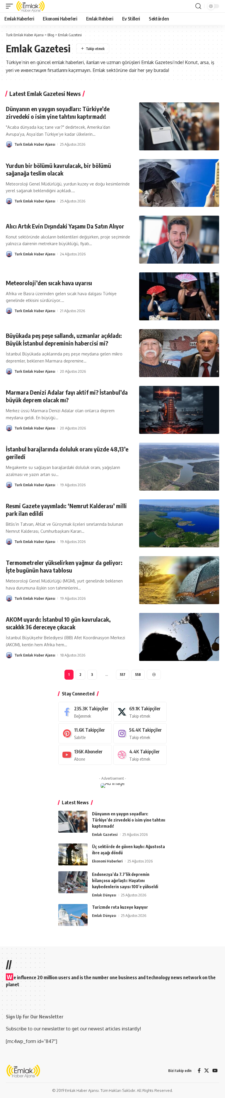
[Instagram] (140, 733)
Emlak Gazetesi (104, 834)
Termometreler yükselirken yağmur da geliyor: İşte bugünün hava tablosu (64, 566)
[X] (140, 712)
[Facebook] (85, 712)
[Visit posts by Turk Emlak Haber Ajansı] (9, 144)
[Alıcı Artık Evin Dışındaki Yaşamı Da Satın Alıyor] (179, 240)
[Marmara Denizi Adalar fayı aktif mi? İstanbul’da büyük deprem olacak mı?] (179, 410)
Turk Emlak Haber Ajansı (34, 144)
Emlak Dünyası (104, 895)
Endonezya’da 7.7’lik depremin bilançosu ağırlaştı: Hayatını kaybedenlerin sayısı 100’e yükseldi (125, 880)
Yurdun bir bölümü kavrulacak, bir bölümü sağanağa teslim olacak (58, 169)
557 (122, 674)
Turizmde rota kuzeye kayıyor (120, 907)
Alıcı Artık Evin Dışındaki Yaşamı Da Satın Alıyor (65, 226)
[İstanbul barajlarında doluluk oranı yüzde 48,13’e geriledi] (179, 467)
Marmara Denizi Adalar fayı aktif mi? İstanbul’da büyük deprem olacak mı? (67, 396)
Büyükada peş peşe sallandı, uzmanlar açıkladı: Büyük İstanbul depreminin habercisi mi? (64, 339)
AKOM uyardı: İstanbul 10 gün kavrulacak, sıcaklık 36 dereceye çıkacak (58, 623)
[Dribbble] (140, 755)
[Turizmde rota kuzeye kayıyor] (73, 915)
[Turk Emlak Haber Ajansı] (31, 6)
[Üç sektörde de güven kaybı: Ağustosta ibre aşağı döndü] (73, 854)
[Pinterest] (85, 733)
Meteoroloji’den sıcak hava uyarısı (49, 282)
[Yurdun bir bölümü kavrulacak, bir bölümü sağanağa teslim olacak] (179, 183)
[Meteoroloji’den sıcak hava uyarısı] (179, 296)
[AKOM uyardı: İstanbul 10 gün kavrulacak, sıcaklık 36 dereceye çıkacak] (179, 637)
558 (138, 674)
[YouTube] (215, 1071)
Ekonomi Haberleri (107, 861)
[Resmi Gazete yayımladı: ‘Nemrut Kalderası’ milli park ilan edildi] (179, 523)
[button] (11, 6)
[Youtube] (85, 755)
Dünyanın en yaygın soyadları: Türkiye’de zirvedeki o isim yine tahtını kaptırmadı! (58, 112)
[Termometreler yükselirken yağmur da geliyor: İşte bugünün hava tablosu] (179, 580)
